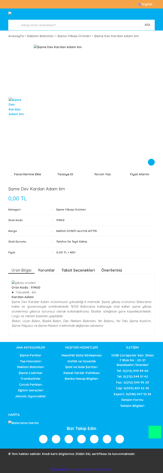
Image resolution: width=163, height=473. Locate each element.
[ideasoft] (59, 469)
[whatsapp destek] (155, 434)
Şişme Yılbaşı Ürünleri (71, 209)
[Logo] (81, 14)
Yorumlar (46, 270)
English (147, 4)
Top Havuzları (30, 361)
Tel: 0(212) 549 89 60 (132, 371)
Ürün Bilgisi (21, 270)
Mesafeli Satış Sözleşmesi (82, 355)
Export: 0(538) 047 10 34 (132, 394)
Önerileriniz (111, 270)
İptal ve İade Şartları (81, 367)
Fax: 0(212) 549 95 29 (132, 382)
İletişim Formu (132, 400)
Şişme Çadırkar (31, 373)
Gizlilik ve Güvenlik (81, 361)
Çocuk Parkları (30, 384)
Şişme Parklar (30, 355)
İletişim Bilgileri (132, 406)
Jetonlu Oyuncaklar (30, 396)
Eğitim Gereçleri (30, 390)
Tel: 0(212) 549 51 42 (132, 376)
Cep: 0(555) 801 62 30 (132, 388)
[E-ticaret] (81, 469)
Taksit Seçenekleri (78, 270)
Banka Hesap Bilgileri (81, 379)
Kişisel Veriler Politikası (81, 373)
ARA (147, 25)
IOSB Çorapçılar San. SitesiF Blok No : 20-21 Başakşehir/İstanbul (132, 360)
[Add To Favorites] (25, 174)
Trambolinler (30, 379)
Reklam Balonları (30, 367)
